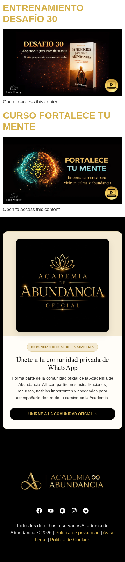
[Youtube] (51, 511)
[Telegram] (86, 511)
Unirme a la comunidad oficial (62, 414)
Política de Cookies (70, 539)
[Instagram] (74, 511)
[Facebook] (39, 511)
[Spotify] (62, 511)
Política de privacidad (77, 532)
